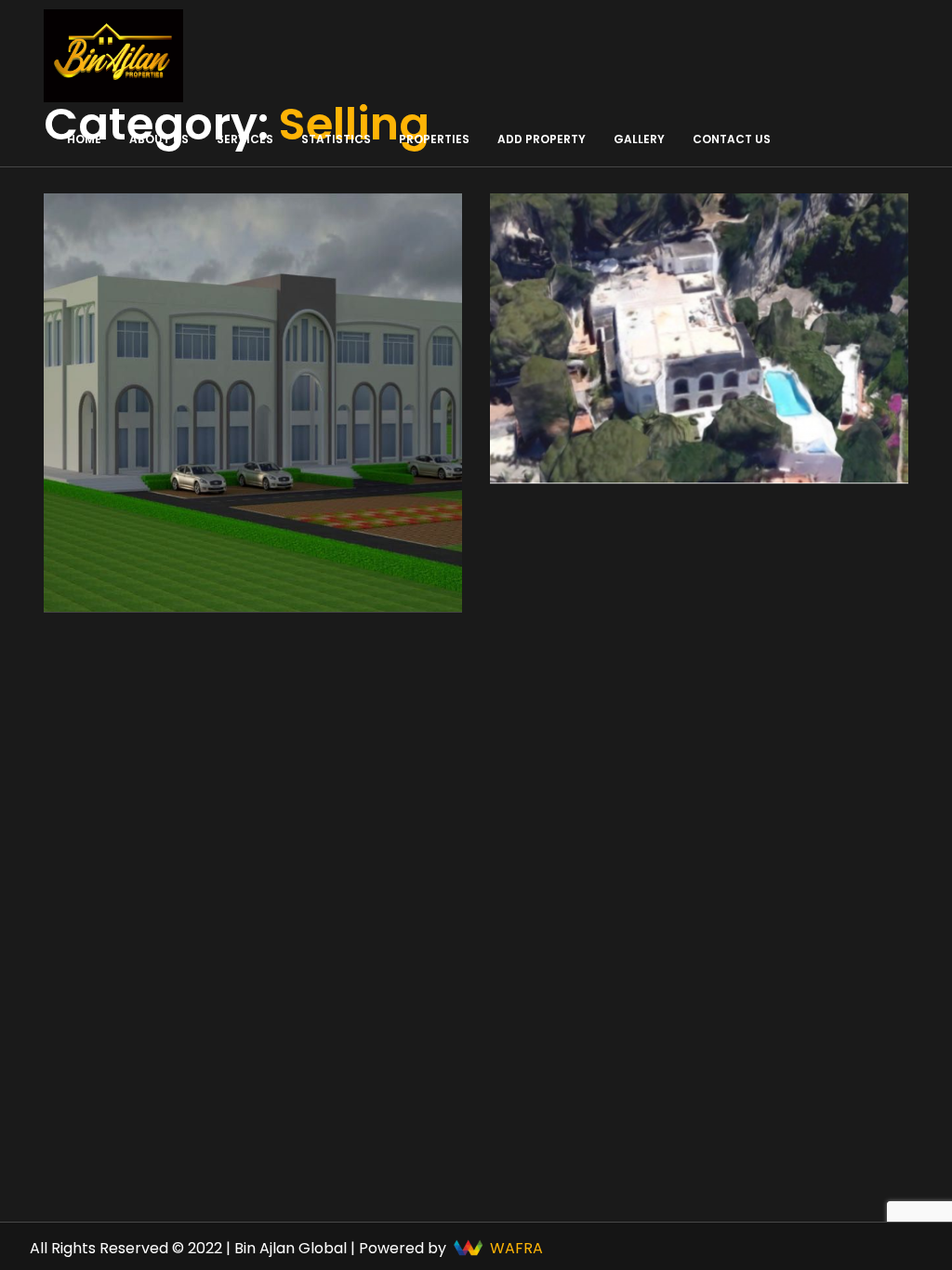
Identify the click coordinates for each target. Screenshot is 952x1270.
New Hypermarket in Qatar (158, 470)
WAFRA (516, 1248)
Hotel (547, 460)
